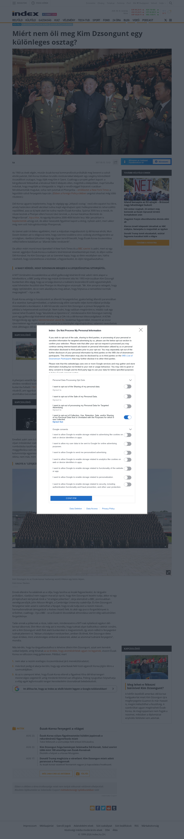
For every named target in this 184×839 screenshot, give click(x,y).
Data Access (92, 508)
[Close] (141, 330)
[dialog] (92, 419)
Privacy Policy (108, 508)
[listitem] (92, 380)
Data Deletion (76, 508)
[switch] (127, 386)
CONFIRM (71, 498)
